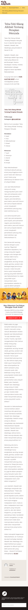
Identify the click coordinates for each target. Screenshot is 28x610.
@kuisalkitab (16, 119)
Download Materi (15, 577)
